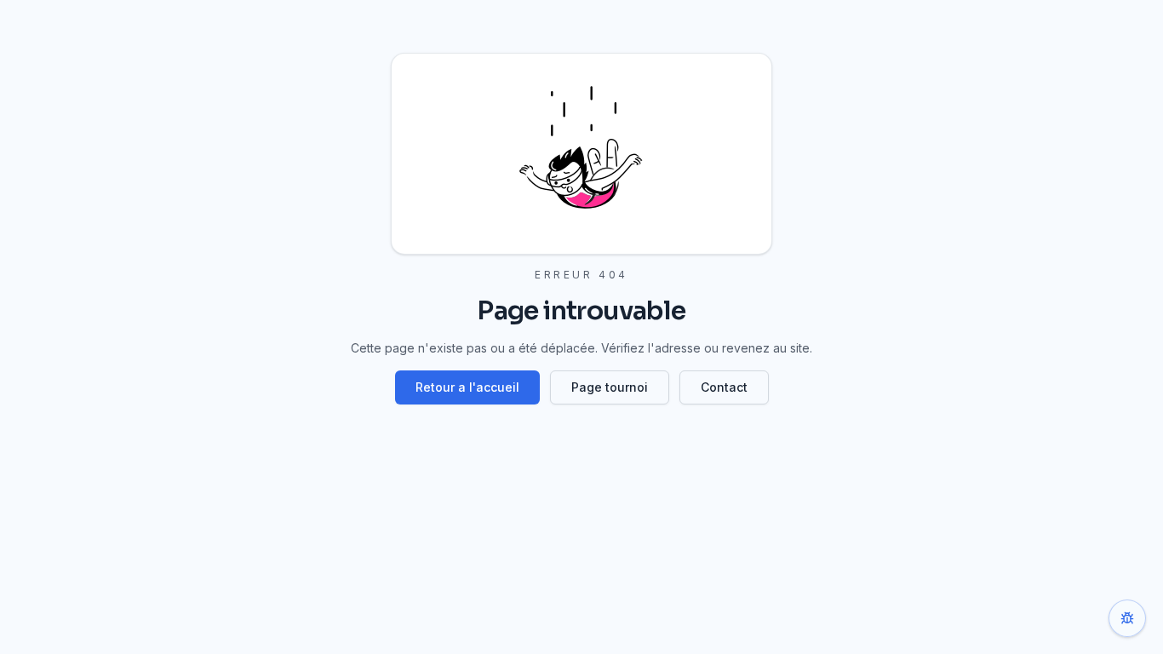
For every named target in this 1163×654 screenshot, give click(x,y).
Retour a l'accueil (467, 387)
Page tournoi (609, 387)
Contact (724, 387)
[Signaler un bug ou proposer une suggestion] (1127, 618)
